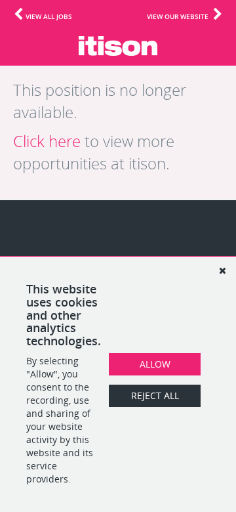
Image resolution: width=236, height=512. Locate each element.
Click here (47, 141)
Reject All (155, 395)
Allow (155, 364)
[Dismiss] (222, 270)
